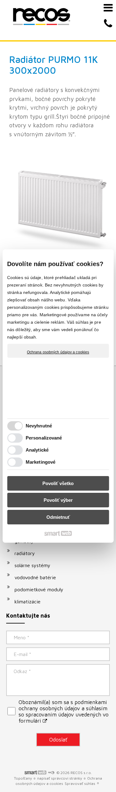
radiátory (25, 553)
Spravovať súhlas (80, 783)
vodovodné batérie (35, 577)
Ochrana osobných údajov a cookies (58, 352)
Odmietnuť (58, 517)
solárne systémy (32, 565)
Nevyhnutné (39, 425)
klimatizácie (28, 601)
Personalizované (44, 437)
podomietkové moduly (39, 589)
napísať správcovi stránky (59, 778)
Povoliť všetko (58, 483)
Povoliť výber (58, 500)
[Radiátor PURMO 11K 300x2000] (59, 202)
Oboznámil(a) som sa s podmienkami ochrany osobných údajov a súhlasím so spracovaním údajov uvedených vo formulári (64, 711)
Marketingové (40, 462)
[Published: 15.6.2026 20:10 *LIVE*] (51, 772)
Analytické (37, 450)
